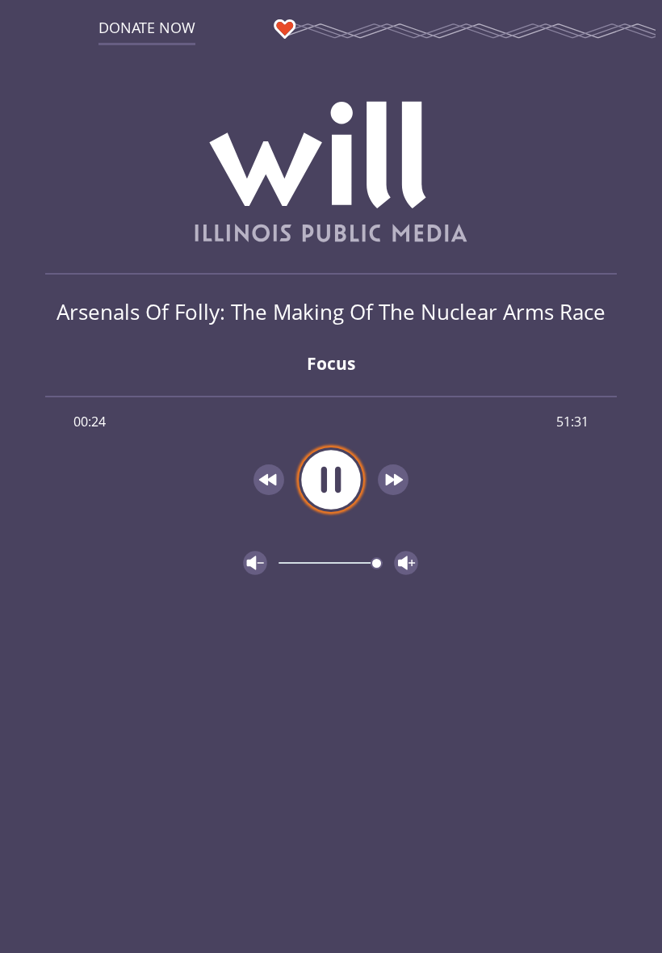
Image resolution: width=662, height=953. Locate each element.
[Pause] (331, 479)
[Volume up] (406, 563)
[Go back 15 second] (269, 479)
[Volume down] (255, 563)
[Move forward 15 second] (393, 479)
